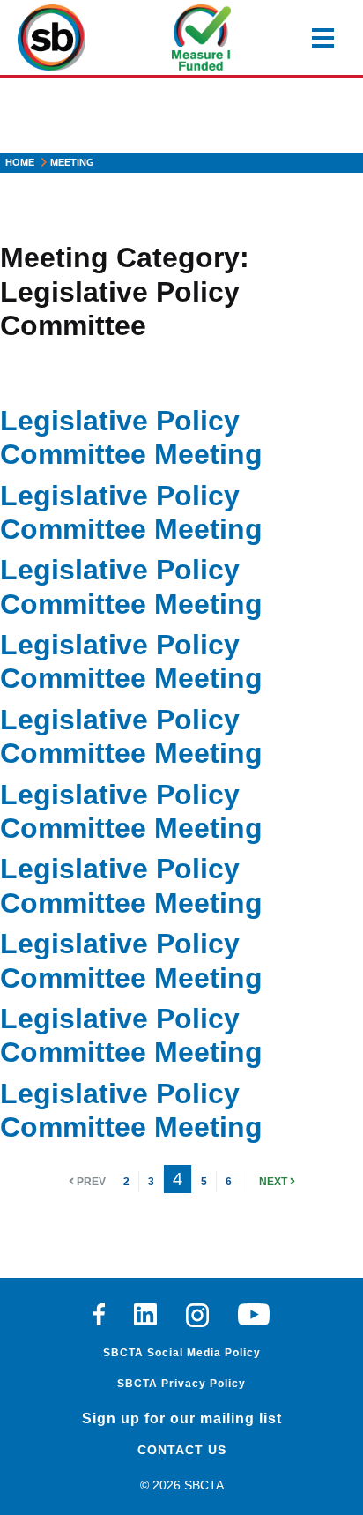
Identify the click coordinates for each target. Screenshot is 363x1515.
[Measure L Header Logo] (201, 37)
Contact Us (181, 1450)
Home (19, 162)
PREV (90, 1181)
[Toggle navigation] (322, 37)
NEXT (274, 1181)
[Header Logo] (51, 37)
